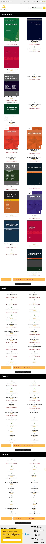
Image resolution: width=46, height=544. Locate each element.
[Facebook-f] (31, 2)
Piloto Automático (11, 346)
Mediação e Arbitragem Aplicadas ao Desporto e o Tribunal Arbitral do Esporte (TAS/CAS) (11, 244)
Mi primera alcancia (11, 488)
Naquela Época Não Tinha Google (12, 339)
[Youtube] (28, 2)
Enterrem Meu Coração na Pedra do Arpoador (11, 483)
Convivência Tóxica (11, 475)
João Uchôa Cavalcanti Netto (12, 324)
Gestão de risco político (34, 440)
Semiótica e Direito (11, 251)
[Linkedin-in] (35, 2)
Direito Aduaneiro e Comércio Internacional (11, 158)
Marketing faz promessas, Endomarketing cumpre (11, 332)
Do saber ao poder (11, 435)
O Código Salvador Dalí (34, 492)
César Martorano (12, 497)
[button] (29, 7)
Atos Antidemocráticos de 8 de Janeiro (34, 48)
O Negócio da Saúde (34, 353)
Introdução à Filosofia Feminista (11, 397)
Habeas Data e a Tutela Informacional (34, 185)
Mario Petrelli (11, 492)
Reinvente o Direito (34, 435)
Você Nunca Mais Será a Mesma (11, 353)
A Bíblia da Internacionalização (34, 294)
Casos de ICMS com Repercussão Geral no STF (11, 97)
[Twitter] (33, 2)
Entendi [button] (11, 540)
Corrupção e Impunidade (11, 41)
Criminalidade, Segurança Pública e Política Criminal (34, 105)
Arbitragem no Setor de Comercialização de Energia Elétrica (34, 41)
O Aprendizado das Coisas (34, 397)
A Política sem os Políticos (11, 382)
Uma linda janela (34, 497)
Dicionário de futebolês (12, 513)
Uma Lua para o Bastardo (11, 503)
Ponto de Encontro (34, 430)
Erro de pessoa (34, 508)
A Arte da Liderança (11, 361)
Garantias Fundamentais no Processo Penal (11, 186)
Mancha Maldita (34, 460)
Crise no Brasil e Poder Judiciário (12, 149)
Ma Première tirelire (34, 482)
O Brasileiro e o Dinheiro (34, 339)
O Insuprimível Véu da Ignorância (12, 430)
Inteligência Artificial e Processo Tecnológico (34, 215)
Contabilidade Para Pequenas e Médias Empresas (12, 309)
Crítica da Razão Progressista (11, 390)
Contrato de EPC (12, 122)
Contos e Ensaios (34, 475)
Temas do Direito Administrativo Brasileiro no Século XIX (34, 272)
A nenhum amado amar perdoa (34, 513)
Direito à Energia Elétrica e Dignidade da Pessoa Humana (34, 150)
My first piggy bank (34, 488)
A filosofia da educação (34, 412)
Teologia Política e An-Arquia (12, 419)
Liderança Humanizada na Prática (34, 324)
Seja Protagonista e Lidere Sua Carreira (34, 346)
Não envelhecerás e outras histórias (11, 508)
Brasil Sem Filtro (34, 382)
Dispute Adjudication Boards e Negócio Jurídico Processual (34, 158)
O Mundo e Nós (11, 404)
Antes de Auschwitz (34, 419)
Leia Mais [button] (8, 537)
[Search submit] (44, 8)
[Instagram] (26, 2)
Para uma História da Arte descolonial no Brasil (34, 405)
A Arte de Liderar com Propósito (11, 294)
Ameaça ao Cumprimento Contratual (11, 69)
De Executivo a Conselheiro (34, 309)
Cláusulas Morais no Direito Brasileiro (34, 76)
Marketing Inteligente (34, 331)
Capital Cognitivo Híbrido (34, 301)
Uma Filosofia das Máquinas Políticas (11, 412)
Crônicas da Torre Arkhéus (11, 460)
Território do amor (34, 503)
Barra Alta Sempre (11, 301)
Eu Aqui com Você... (34, 390)
